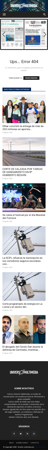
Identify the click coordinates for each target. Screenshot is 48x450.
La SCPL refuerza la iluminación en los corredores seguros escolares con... (22, 260)
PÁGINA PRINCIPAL (31, 78)
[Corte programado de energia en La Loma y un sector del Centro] (24, 286)
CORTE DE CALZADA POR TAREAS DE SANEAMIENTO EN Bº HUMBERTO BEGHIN (22, 172)
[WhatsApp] (34, 433)
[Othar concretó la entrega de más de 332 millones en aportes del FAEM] (24, 108)
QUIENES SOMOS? (22, 443)
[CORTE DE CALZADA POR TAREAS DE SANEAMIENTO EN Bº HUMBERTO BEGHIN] (24, 151)
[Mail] (20, 433)
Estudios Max (40, 447)
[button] (4, 14)
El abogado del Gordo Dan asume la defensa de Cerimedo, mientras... (22, 348)
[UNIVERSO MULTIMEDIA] (24, 5)
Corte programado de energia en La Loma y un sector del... (22, 305)
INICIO (11, 443)
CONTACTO (35, 443)
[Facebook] (14, 433)
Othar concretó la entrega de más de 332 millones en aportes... (23, 128)
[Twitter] (27, 433)
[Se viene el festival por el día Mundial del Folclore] (24, 197)
